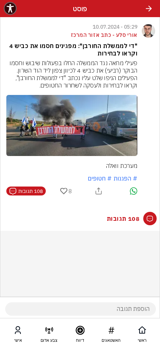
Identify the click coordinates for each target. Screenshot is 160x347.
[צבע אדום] (49, 332)
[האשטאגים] (111, 332)
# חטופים (100, 178)
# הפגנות (125, 178)
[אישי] (18, 332)
